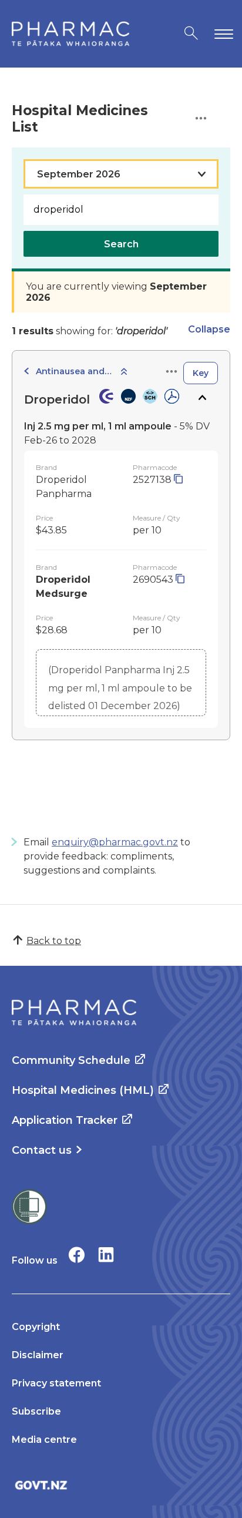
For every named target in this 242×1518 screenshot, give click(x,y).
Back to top (53, 940)
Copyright (36, 1326)
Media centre (44, 1439)
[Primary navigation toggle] (221, 34)
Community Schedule (71, 1060)
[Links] (171, 372)
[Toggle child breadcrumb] (124, 372)
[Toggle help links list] (201, 119)
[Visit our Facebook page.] (76, 1254)
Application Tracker (64, 1120)
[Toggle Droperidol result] (202, 397)
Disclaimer (37, 1355)
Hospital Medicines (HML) (83, 1090)
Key (201, 373)
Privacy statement (56, 1383)
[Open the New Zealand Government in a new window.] (121, 1485)
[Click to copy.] (178, 479)
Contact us (42, 1150)
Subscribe (36, 1411)
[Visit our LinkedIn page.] (106, 1254)
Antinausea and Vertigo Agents (74, 371)
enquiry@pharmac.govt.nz (115, 842)
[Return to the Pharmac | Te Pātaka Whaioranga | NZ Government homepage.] (70, 34)
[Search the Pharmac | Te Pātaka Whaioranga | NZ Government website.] (191, 34)
